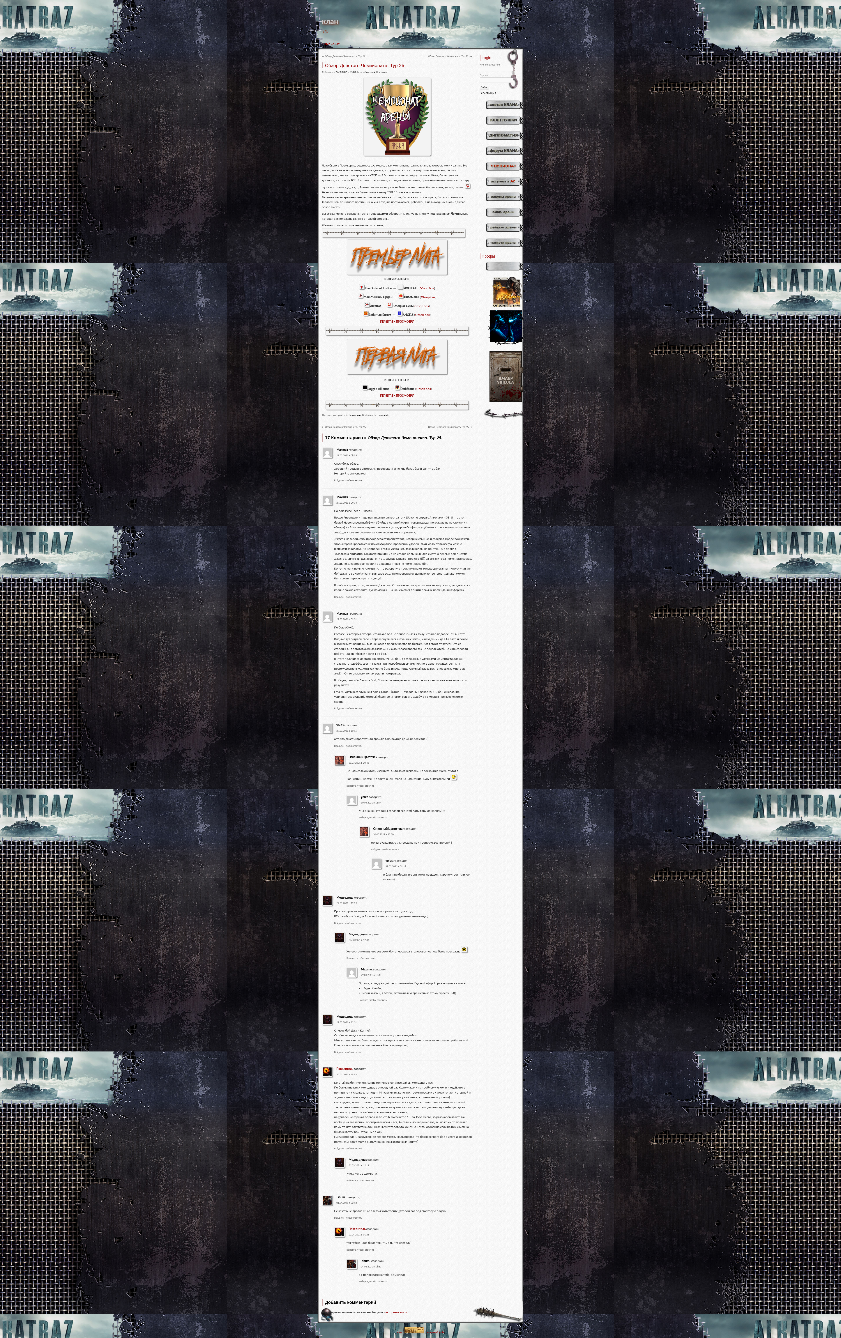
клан (330, 22)
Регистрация (488, 93)
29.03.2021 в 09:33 (346, 503)
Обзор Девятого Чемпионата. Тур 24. (344, 56)
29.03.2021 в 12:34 (359, 940)
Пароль (484, 75)
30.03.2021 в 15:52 (346, 1074)
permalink (383, 415)
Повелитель (344, 1069)
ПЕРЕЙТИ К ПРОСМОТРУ (397, 322)
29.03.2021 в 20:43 (359, 763)
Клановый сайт (435, 1332)
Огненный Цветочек (375, 72)
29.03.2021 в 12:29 (346, 903)
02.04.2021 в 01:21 (359, 1235)
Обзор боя (427, 288)
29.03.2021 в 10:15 (346, 731)
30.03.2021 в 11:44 (371, 803)
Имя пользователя (490, 65)
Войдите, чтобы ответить (348, 480)
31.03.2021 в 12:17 (359, 1165)
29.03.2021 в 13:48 (371, 975)
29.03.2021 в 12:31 (346, 1022)
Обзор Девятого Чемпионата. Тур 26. (450, 56)
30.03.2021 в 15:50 (383, 834)
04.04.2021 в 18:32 (371, 1266)
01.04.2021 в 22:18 (346, 1203)
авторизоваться (396, 1312)
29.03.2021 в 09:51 (346, 619)
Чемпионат (330, 44)
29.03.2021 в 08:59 (346, 455)
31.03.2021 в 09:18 (395, 866)
